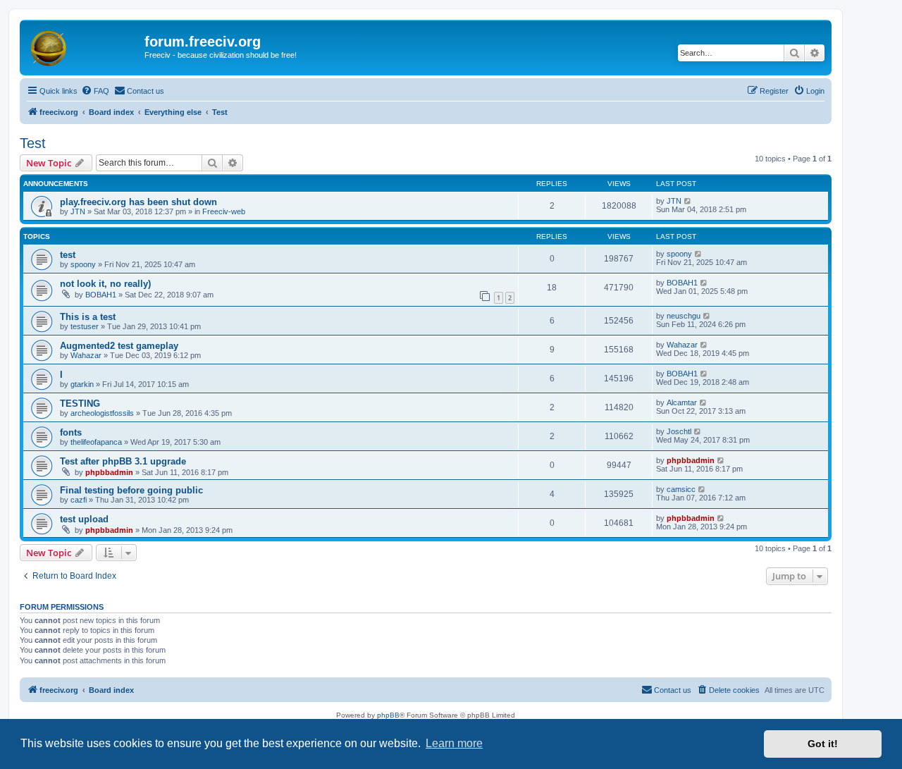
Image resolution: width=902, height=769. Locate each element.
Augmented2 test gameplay (119, 345)
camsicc (681, 489)
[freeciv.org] (83, 45)
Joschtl (679, 431)
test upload (84, 519)
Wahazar (85, 355)
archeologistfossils (102, 413)
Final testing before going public (131, 490)
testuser (84, 326)
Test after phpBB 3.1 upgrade (123, 461)
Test (33, 143)
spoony (83, 264)
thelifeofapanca (96, 442)
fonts (71, 432)
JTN (77, 211)
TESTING (80, 403)
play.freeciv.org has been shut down (138, 202)
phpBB (388, 715)
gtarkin (82, 384)
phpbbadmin (109, 472)
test (67, 255)
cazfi (78, 500)
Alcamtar (682, 402)
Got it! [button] (823, 743)
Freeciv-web (223, 211)
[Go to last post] (688, 201)
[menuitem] (95, 90)
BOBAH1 (100, 294)
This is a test (88, 317)
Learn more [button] (454, 743)
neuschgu (683, 316)
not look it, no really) (105, 283)
